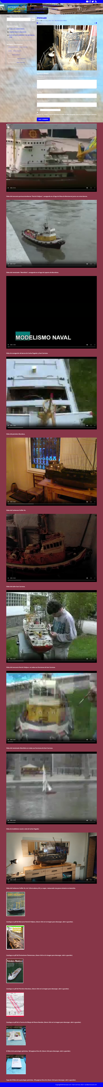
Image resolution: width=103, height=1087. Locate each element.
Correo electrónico (43, 101)
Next (95, 23)
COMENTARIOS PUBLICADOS (17, 32)
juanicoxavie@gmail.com (13, 47)
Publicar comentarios (23, 47)
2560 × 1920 (51, 20)
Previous (39, 23)
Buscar (8, 16)
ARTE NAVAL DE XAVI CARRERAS (49, 5)
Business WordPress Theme (46, 1085)
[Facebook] (90, 2)
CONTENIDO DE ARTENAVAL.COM (39, 9)
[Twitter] (92, 2)
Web (38, 110)
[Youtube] (86, 2)
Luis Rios (10, 50)
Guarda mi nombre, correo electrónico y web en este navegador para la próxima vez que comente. (67, 114)
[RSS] (95, 2)
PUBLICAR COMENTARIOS (37, 12)
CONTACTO (55, 9)
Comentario (41, 78)
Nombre (40, 92)
